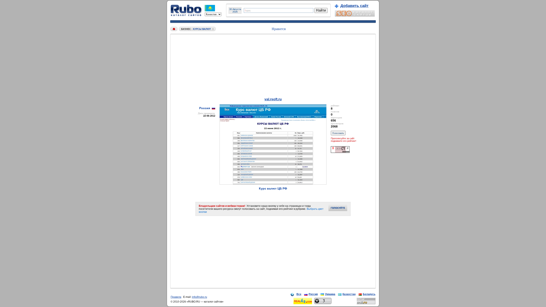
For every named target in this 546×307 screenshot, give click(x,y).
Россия (313, 294)
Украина (330, 294)
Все (298, 294)
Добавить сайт (354, 6)
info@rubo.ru (199, 296)
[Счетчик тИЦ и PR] (340, 152)
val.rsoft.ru (273, 99)
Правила (176, 296)
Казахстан (349, 294)
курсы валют (202, 29)
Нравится (279, 29)
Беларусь (369, 294)
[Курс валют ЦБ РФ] (273, 183)
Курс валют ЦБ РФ (273, 188)
